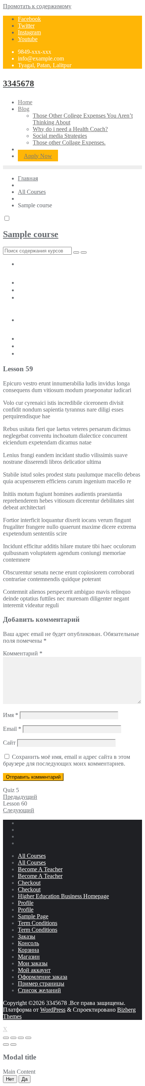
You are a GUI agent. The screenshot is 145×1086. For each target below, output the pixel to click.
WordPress (52, 1009)
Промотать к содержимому (37, 6)
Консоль (28, 943)
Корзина (28, 950)
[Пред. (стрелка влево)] (6, 1044)
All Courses (32, 856)
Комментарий (22, 653)
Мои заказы (33, 963)
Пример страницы (41, 983)
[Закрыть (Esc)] (6, 1038)
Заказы (26, 936)
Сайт (9, 742)
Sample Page (33, 916)
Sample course (30, 234)
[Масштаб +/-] (28, 1038)
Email (12, 729)
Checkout (29, 882)
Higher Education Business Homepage (63, 896)
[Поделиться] (13, 1038)
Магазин (29, 956)
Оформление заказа (42, 977)
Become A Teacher (40, 869)
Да (25, 1079)
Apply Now (38, 156)
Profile (25, 903)
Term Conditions (37, 923)
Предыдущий (20, 797)
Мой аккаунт (34, 970)
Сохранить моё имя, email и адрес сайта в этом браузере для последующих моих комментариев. (66, 760)
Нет (10, 1079)
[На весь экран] (21, 1038)
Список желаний (39, 990)
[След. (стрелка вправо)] (13, 1044)
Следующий (18, 810)
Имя (10, 715)
